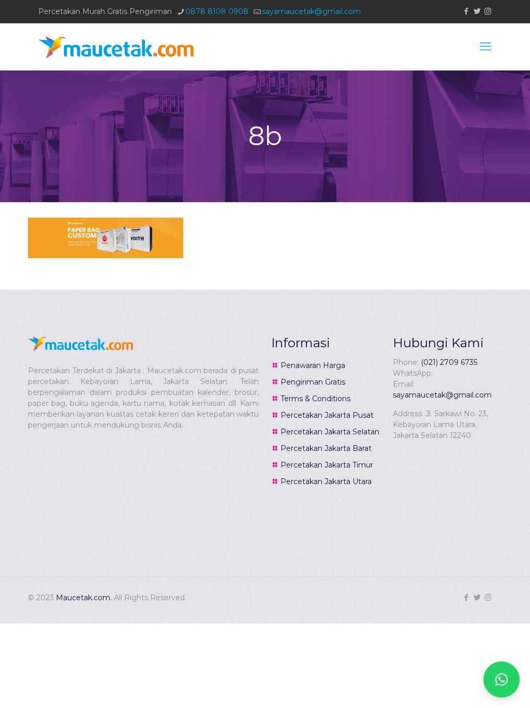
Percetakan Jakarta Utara (326, 481)
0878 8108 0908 (216, 11)
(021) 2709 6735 (449, 362)
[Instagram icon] (488, 11)
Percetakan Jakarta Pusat (327, 415)
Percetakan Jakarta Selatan (330, 431)
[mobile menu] (485, 46)
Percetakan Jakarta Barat (326, 448)
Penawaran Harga (313, 365)
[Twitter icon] (477, 11)
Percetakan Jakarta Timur (327, 465)
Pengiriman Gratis (313, 382)
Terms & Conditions (315, 398)
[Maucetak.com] (116, 46)
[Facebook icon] (466, 11)
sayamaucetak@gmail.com (311, 11)
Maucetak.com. (84, 597)
